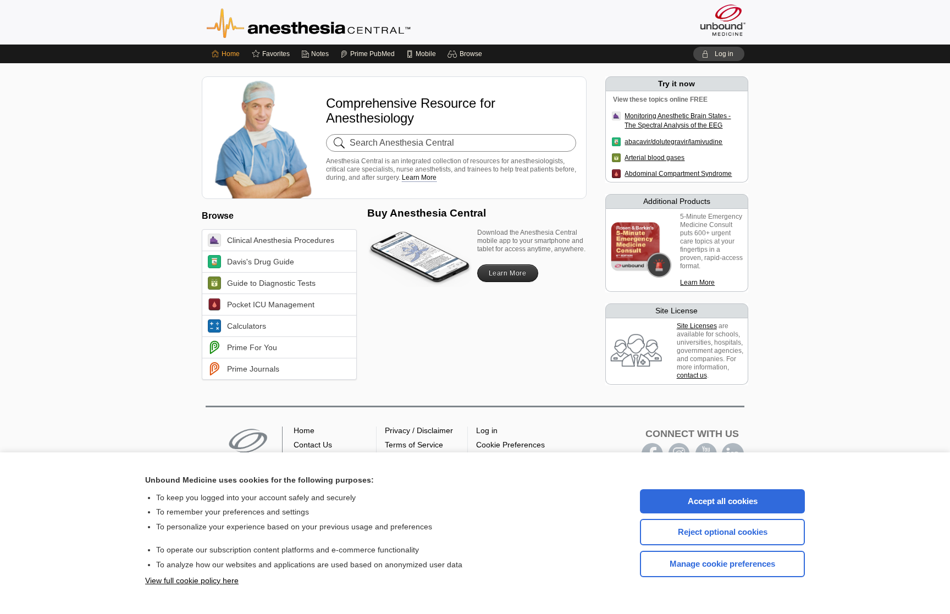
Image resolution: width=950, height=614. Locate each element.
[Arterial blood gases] (618, 158)
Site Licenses (697, 326)
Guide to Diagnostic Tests (271, 283)
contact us (692, 375)
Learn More (419, 177)
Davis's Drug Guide (260, 261)
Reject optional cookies (722, 531)
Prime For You (252, 347)
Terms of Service (414, 444)
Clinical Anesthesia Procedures (280, 240)
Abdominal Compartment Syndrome (678, 174)
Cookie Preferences (510, 444)
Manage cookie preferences (722, 563)
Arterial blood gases (654, 158)
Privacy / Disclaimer (419, 430)
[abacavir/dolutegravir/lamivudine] (618, 142)
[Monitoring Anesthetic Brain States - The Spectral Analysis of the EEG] (618, 125)
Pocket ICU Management (270, 304)
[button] (466, 54)
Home (304, 430)
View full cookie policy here (192, 580)
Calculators (246, 326)
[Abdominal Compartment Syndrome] (618, 174)
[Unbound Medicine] (723, 20)
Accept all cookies (723, 501)
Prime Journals (253, 368)
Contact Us (313, 444)
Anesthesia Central (343, 21)
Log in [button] (487, 430)
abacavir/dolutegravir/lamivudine (673, 142)
